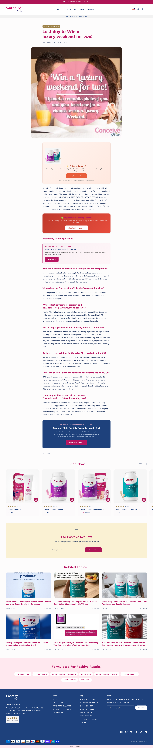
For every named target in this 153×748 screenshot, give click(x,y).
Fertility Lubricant (14, 509)
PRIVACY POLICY (86, 716)
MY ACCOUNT (58, 702)
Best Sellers (85, 680)
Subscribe (93, 550)
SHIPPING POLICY (86, 706)
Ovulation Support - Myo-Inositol (128, 509)
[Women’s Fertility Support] (58, 486)
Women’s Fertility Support (53, 509)
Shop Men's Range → (76, 442)
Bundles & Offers (69, 680)
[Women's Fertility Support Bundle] (94, 486)
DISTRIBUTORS (58, 712)
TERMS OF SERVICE (87, 709)
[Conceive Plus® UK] (14, 9)
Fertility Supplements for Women (64, 674)
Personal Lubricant (129, 674)
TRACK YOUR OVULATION (62, 706)
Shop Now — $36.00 (76, 176)
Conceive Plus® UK (141, 741)
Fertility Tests (86, 674)
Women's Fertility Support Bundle (92, 509)
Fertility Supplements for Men (106, 674)
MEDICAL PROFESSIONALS (62, 709)
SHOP (55, 699)
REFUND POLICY (86, 712)
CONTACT (83, 722)
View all (142, 464)
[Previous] (58, 2)
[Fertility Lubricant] (22, 486)
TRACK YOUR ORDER (87, 699)
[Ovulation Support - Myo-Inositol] (130, 486)
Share (48, 453)
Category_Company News (51, 26)
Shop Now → (52, 259)
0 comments (62, 42)
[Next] (94, 2)
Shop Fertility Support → (76, 228)
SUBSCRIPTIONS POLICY (89, 719)
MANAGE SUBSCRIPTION (89, 702)
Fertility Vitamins (41, 674)
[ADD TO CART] (36, 500)
